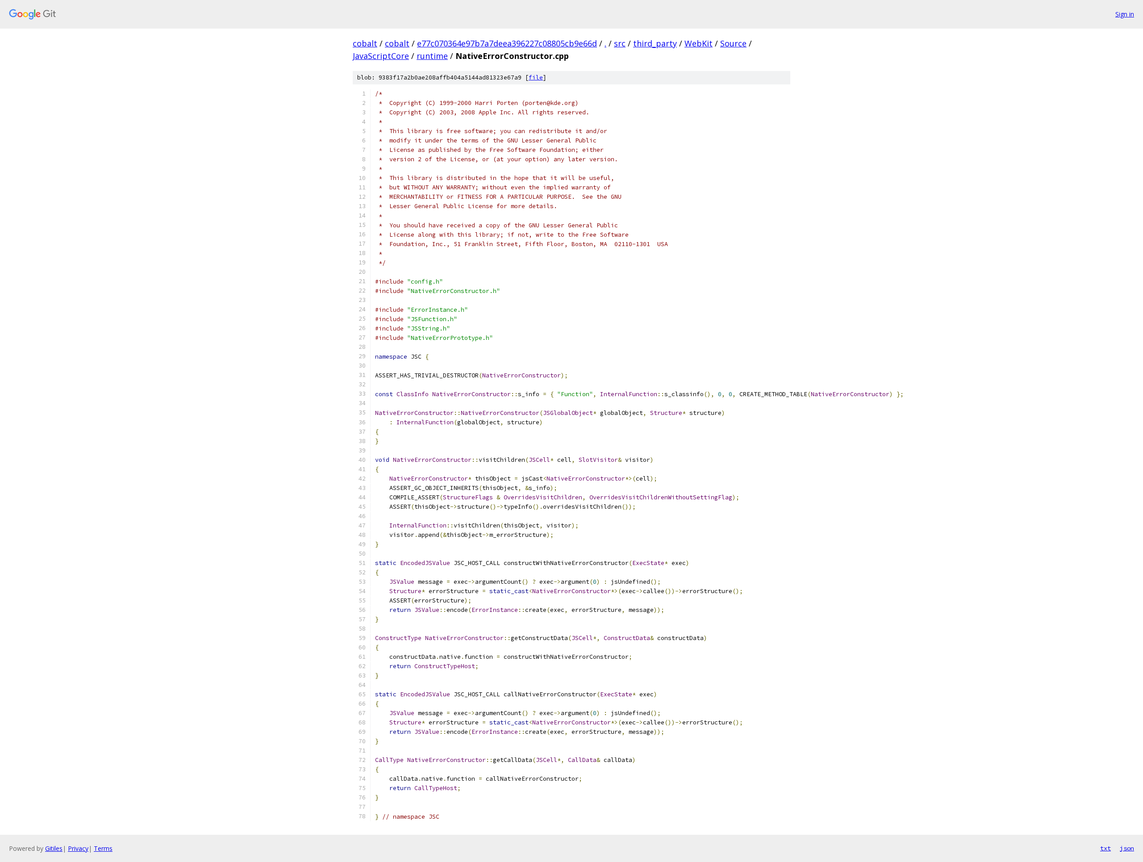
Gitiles (54, 848)
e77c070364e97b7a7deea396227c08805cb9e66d (507, 43)
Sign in (1124, 14)
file (536, 77)
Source (733, 43)
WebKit (698, 43)
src (620, 43)
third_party (655, 43)
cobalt (365, 43)
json (1127, 848)
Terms (103, 848)
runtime (432, 55)
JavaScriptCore (381, 55)
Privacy (78, 848)
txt (1105, 848)
